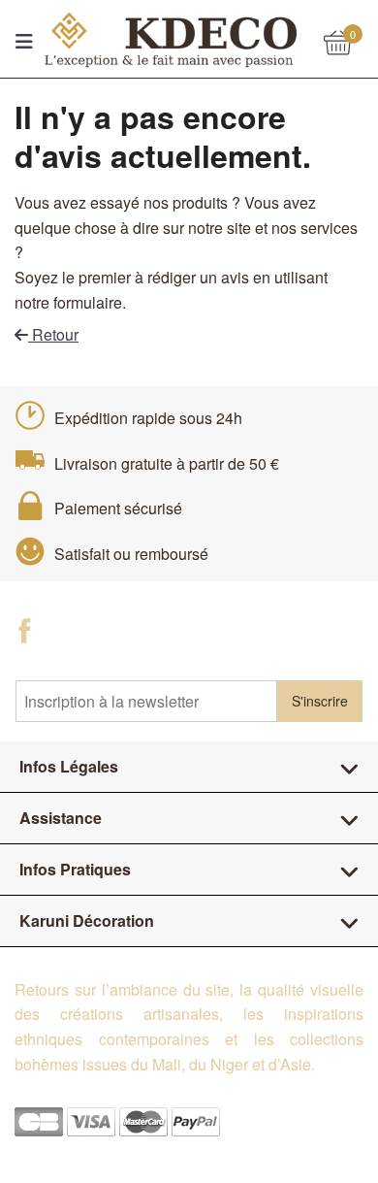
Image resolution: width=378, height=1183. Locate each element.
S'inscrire (320, 700)
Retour (53, 334)
